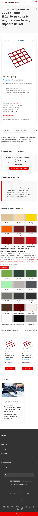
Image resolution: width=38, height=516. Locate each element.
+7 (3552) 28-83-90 (14, 481)
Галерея (4, 453)
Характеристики (20, 130)
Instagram (14, 493)
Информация (6, 462)
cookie (34, 257)
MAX (23, 493)
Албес (16, 103)
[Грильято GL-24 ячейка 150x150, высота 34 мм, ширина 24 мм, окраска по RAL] (20, 57)
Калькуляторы (6, 440)
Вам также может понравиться (11, 330)
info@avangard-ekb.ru (20, 484)
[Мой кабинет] (31, 3)
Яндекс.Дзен (28, 493)
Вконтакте (10, 493)
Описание (7, 130)
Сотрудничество (7, 449)
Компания (5, 458)
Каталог (4, 431)
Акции (3, 435)
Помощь (4, 467)
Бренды (4, 444)
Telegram (19, 493)
